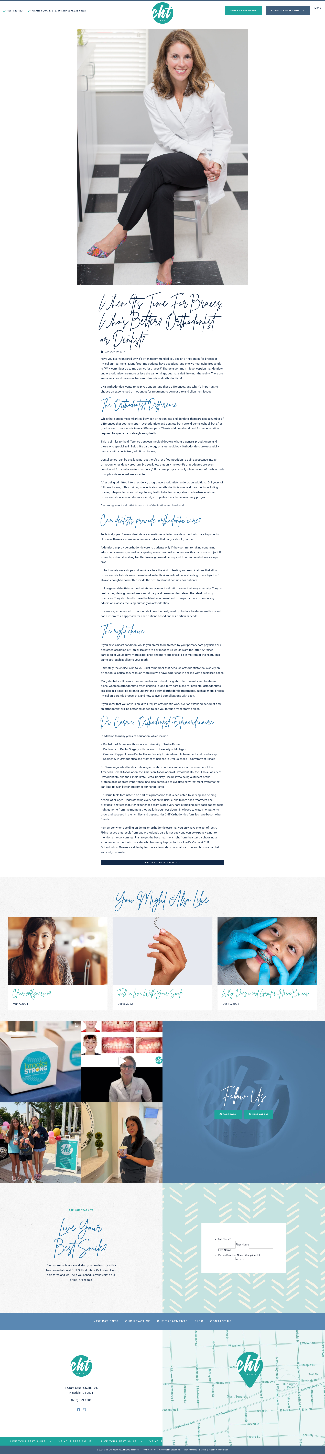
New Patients (105, 1321)
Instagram (260, 1114)
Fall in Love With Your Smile (150, 992)
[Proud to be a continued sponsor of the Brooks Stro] (40, 1061)
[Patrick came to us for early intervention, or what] (121, 1061)
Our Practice (137, 1321)
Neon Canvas (222, 1450)
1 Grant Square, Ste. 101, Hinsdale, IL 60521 (58, 10)
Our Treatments (172, 1321)
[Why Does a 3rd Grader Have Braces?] (267, 951)
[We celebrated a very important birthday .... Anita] (121, 1142)
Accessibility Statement (169, 1450)
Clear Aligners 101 (32, 992)
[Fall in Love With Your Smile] (162, 951)
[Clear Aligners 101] (57, 951)
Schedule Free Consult (288, 10)
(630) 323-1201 (15, 10)
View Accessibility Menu (195, 1450)
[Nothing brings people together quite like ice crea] (40, 1142)
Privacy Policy (149, 1450)
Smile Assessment (243, 10)
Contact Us (221, 1321)
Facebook (229, 1114)
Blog (198, 1321)
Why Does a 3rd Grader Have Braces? (266, 992)
